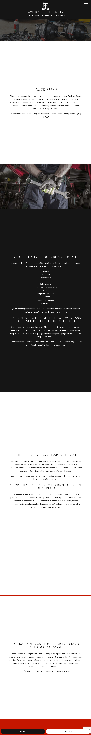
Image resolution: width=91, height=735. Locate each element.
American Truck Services (45, 12)
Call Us (22, 731)
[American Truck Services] (45, 6)
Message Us (68, 731)
